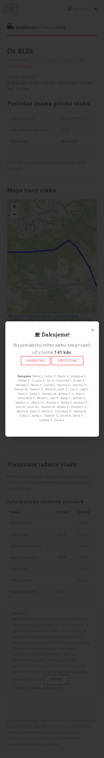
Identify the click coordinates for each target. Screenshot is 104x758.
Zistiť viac (67, 360)
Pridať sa (36, 360)
